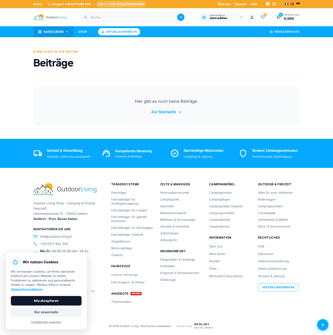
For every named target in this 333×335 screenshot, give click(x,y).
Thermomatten (121, 301)
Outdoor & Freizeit (274, 184)
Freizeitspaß (266, 213)
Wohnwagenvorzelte (174, 192)
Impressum (265, 254)
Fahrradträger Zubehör (127, 234)
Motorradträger (122, 248)
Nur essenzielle (46, 312)
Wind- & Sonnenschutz (274, 226)
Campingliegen (219, 199)
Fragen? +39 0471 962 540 (69, 4)
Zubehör (117, 255)
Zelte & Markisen (175, 184)
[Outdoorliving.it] (50, 17)
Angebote (120, 293)
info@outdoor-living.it (52, 236)
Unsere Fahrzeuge (124, 274)
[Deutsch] (298, 4)
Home (37, 4)
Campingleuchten (270, 206)
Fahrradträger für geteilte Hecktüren (129, 219)
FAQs (213, 268)
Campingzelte (169, 199)
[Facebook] (268, 4)
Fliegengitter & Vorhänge (177, 259)
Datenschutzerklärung (273, 261)
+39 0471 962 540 (50, 244)
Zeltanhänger (169, 233)
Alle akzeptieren (46, 301)
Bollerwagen (267, 199)
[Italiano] (286, 4)
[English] (292, 4)
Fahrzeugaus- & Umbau (128, 282)
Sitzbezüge (168, 279)
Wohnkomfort (173, 251)
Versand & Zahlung (271, 276)
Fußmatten (167, 266)
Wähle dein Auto (284, 31)
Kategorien (53, 31)
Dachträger (119, 192)
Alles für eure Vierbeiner (275, 192)
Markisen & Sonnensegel (177, 219)
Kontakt (240, 4)
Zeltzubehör (168, 240)
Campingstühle (219, 219)
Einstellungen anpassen (46, 322)
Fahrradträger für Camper (129, 210)
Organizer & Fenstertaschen (179, 273)
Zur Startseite (166, 112)
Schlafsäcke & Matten (273, 219)
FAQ (254, 4)
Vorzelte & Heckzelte (174, 226)
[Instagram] (274, 4)
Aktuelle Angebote (119, 31)
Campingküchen (220, 192)
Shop (82, 32)
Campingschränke (221, 213)
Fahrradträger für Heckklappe (132, 228)
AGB (261, 246)
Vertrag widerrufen (278, 287)
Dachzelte (167, 206)
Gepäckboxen (121, 241)
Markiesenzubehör (173, 213)
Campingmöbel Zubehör (226, 206)
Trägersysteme (125, 184)
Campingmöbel (222, 184)
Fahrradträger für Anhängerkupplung (124, 201)
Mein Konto (217, 254)
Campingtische (219, 226)
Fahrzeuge (120, 266)
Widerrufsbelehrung (272, 268)
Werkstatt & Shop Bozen (226, 276)
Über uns (224, 4)
